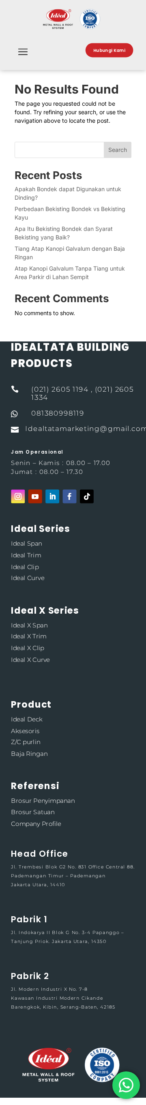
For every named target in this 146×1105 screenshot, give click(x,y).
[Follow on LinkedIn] (52, 496)
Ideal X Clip (27, 648)
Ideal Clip (25, 566)
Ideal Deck (26, 719)
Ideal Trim (26, 555)
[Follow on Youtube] (35, 496)
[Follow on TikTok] (87, 496)
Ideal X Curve (30, 659)
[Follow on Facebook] (70, 496)
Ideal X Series (45, 610)
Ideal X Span (29, 625)
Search (117, 149)
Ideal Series (40, 529)
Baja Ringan (29, 753)
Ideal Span (26, 544)
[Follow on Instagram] (18, 496)
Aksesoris (25, 730)
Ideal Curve (27, 578)
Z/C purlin (25, 742)
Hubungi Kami (109, 50)
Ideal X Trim (29, 636)
